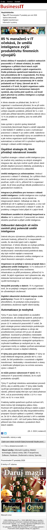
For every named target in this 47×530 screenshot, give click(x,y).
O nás (3, 2)
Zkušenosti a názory (26, 455)
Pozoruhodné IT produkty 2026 (13, 460)
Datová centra (17, 453)
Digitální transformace (10, 20)
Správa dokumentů (9, 17)
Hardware (13, 455)
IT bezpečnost (33, 453)
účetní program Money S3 (23, 528)
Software (5, 455)
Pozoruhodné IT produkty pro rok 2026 (20, 15)
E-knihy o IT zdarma (9, 464)
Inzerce (10, 2)
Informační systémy (10, 22)
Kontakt (17, 2)
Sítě (25, 453)
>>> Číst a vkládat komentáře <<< (14, 446)
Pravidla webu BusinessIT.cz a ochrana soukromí (27, 527)
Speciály (38, 455)
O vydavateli (7, 527)
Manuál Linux (6, 515)
